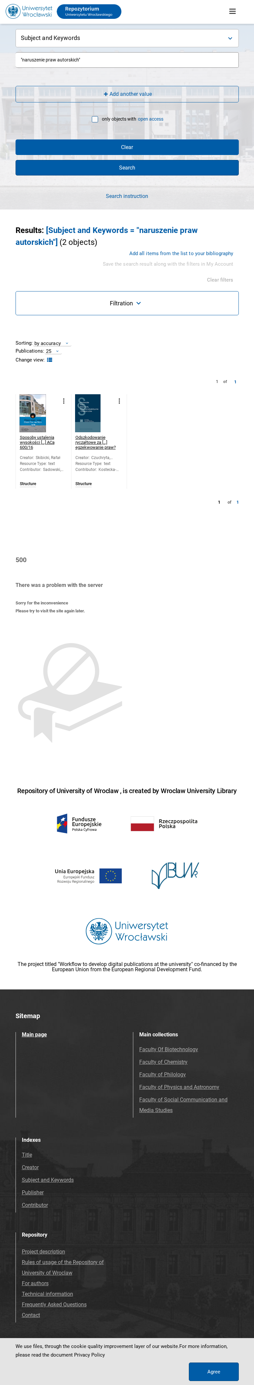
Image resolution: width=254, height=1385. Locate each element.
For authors (35, 1283)
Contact (31, 1315)
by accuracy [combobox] (47, 343)
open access (150, 119)
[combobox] (127, 60)
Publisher (33, 1192)
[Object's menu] (64, 401)
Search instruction (127, 196)
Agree (213, 1372)
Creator (30, 1167)
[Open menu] (232, 12)
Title (27, 1155)
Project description (43, 1252)
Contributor (35, 1205)
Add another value (130, 94)
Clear (127, 147)
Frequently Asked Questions (54, 1304)
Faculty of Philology (162, 1074)
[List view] (48, 360)
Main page (34, 1034)
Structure (28, 484)
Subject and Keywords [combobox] (50, 37)
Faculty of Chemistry (163, 1062)
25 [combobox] (48, 351)
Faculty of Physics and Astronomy (179, 1087)
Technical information (47, 1294)
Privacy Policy (89, 1355)
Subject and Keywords (48, 1180)
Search (127, 168)
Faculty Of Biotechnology (168, 1049)
